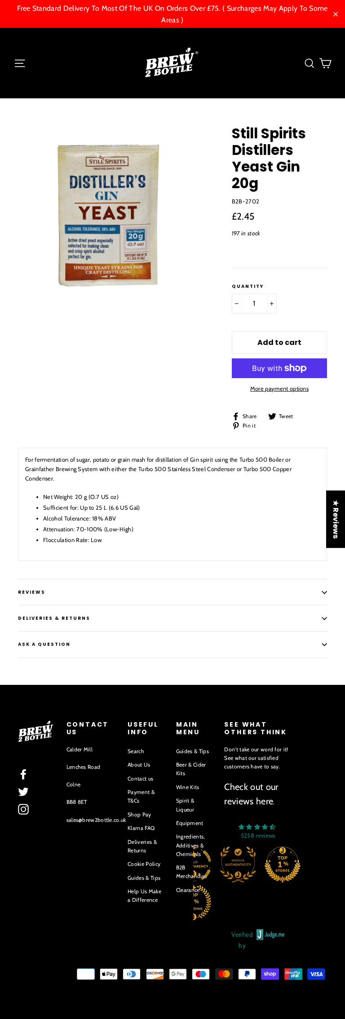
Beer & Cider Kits (191, 768)
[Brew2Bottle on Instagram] (23, 809)
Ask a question (44, 644)
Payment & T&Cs (141, 796)
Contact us (140, 778)
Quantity (248, 286)
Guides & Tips (144, 877)
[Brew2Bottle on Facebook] (23, 774)
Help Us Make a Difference (144, 895)
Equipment (189, 823)
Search (136, 751)
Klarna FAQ (141, 828)
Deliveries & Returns (142, 846)
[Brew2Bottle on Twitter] (23, 791)
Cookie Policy (144, 863)
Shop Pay (139, 814)
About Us (139, 764)
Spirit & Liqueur (185, 804)
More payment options (279, 388)
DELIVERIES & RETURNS (54, 618)
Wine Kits (187, 787)
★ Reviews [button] (336, 519)
